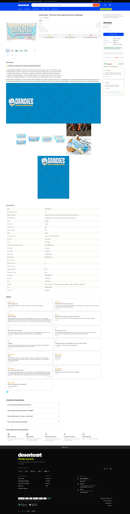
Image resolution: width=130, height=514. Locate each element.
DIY (48, 9)
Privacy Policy (107, 500)
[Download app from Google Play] (23, 504)
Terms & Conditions (106, 498)
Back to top (65, 447)
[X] (108, 468)
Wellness (20, 9)
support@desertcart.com (86, 487)
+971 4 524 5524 (84, 492)
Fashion (43, 9)
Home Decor (27, 9)
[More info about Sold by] (121, 38)
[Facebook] (111, 468)
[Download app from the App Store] (33, 504)
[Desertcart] (23, 5)
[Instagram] (105, 468)
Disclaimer (108, 503)
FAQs (110, 505)
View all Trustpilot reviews (113, 92)
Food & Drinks (36, 9)
